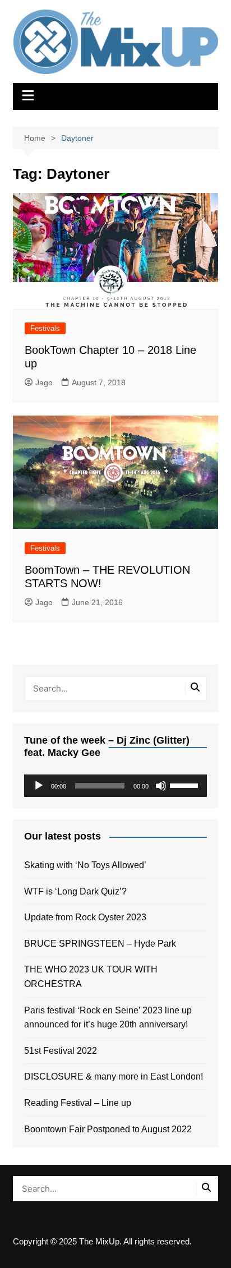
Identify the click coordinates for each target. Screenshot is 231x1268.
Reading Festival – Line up (77, 1103)
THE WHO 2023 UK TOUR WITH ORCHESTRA (91, 977)
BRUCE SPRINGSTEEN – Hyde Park (102, 943)
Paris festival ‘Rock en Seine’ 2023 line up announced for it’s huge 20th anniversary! (108, 1018)
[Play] (38, 785)
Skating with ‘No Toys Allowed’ (85, 865)
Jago (44, 382)
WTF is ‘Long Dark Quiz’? (75, 891)
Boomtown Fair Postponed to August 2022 (108, 1129)
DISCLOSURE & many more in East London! (113, 1076)
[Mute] (161, 785)
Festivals (45, 328)
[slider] (185, 784)
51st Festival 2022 (60, 1050)
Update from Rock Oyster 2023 (85, 917)
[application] (115, 785)
